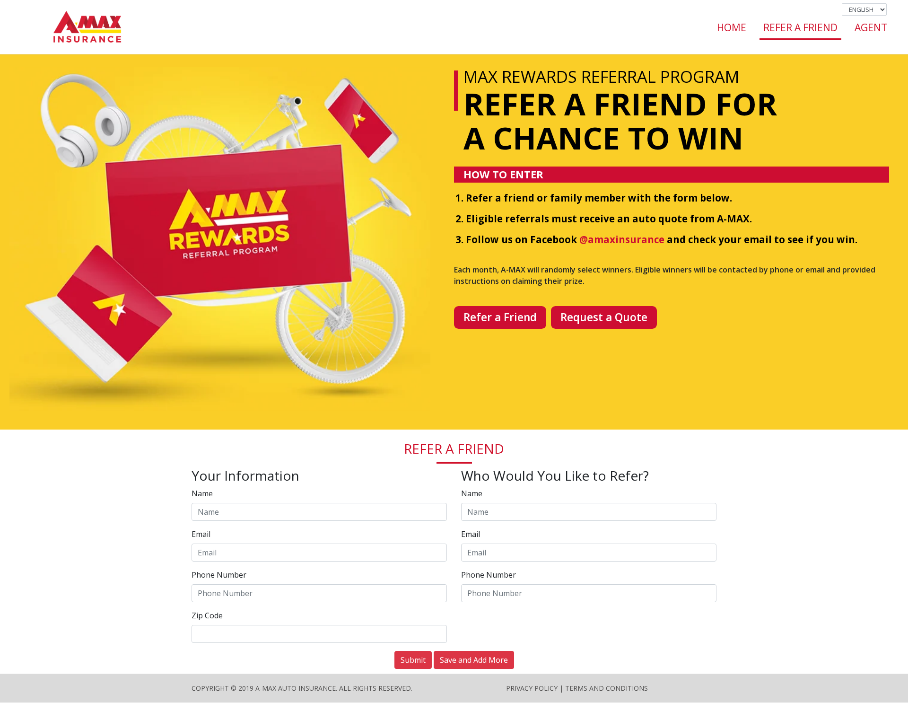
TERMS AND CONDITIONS (606, 688)
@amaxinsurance (621, 239)
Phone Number (219, 575)
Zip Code (207, 615)
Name (202, 493)
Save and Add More (474, 660)
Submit (413, 660)
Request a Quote (603, 317)
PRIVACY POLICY (532, 688)
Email (201, 534)
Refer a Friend (500, 317)
